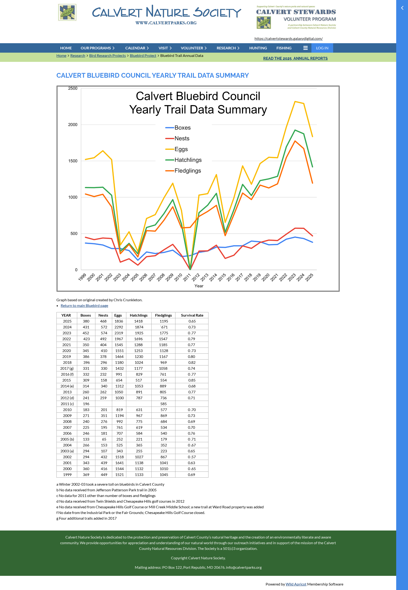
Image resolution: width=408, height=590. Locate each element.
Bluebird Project (143, 55)
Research (77, 55)
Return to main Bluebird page (84, 305)
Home (61, 55)
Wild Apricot (296, 584)
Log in (322, 48)
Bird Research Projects (107, 55)
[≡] (304, 47)
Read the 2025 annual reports (295, 58)
